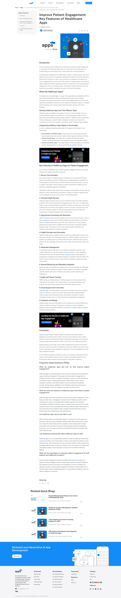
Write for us (73, 582)
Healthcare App (37, 574)
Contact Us (88, 3)
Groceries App (37, 579)
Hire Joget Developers (57, 587)
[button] (91, 582)
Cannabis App (37, 584)
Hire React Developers (57, 579)
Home (16, 7)
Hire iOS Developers (57, 581)
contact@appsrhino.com (23, 588)
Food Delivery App (38, 581)
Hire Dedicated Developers (58, 574)
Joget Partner (74, 574)
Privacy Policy (93, 576)
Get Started (45, 157)
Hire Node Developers (57, 584)
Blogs (78, 2)
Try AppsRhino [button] (46, 322)
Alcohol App (36, 576)
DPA (91, 579)
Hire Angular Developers (58, 576)
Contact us (92, 574)
